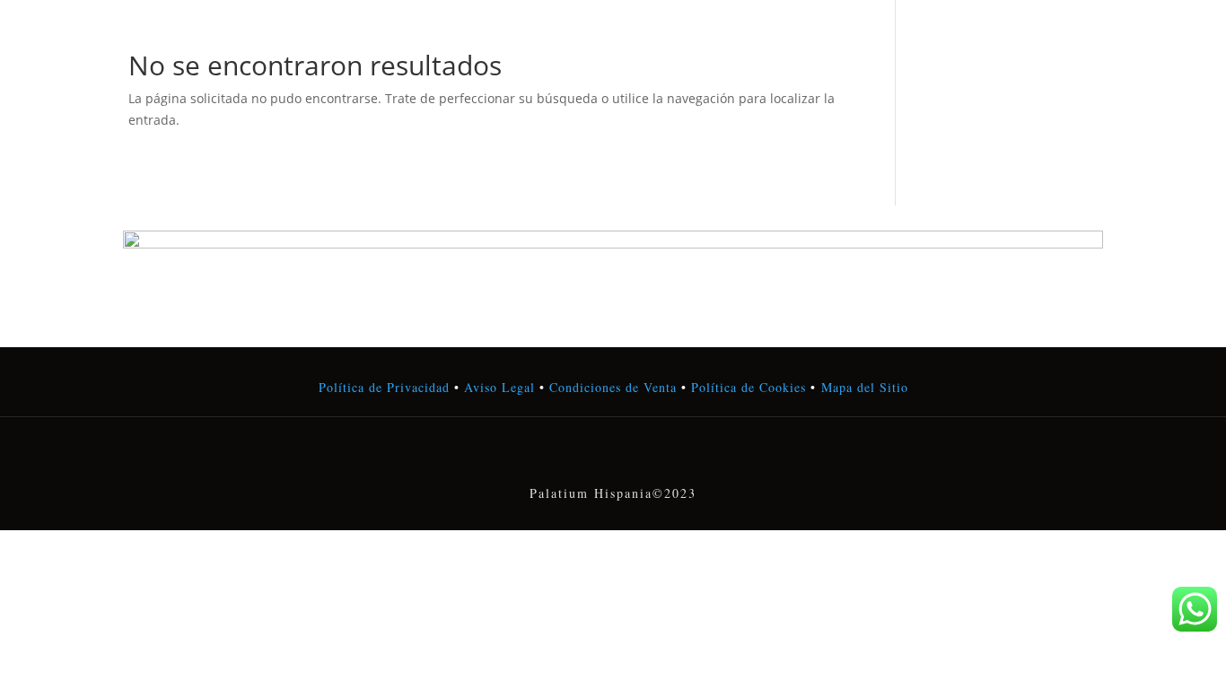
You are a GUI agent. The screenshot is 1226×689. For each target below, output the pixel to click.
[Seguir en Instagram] (613, 455)
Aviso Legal (499, 387)
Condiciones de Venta (613, 387)
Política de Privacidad (384, 387)
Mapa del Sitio (864, 387)
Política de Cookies (746, 387)
